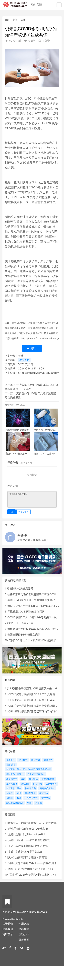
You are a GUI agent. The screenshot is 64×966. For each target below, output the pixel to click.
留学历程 (13, 863)
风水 (10, 857)
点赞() (33, 348)
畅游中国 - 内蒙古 (18, 823)
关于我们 (7, 923)
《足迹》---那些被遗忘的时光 (32, 840)
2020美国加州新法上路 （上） (36, 869)
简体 (33, 4)
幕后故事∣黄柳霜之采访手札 (31, 846)
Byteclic (19, 919)
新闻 (15, 19)
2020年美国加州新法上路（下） (38, 874)
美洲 (23, 19)
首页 (7, 19)
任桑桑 (22, 535)
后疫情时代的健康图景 (20, 588)
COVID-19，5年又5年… (21, 623)
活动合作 (24, 934)
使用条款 (24, 923)
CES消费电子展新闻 (20, 688)
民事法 (12, 869)
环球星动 (13, 828)
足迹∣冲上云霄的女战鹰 (28, 851)
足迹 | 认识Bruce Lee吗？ (30, 834)
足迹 (11, 834)
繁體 (39, 4)
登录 (11, 512)
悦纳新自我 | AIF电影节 (34, 828)
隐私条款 (24, 929)
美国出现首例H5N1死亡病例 (23, 634)
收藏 (11, 405)
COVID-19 (24, 360)
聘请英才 (7, 934)
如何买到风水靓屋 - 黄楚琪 (31, 857)
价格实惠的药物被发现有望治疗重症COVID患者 (35, 594)
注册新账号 (23, 512)
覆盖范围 (24, 939)
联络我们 (7, 929)
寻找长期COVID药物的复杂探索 (25, 611)
